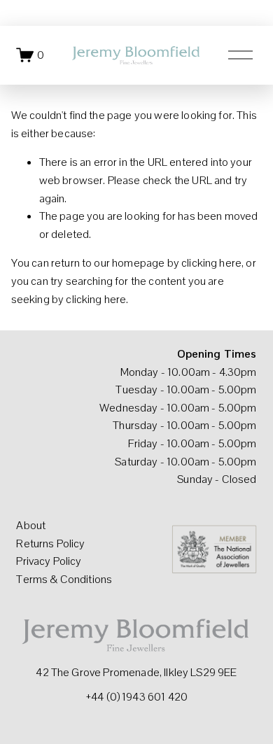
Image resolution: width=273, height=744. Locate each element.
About (31, 525)
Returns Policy (50, 543)
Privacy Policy (48, 561)
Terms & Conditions (64, 579)
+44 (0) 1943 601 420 (136, 696)
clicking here (211, 262)
